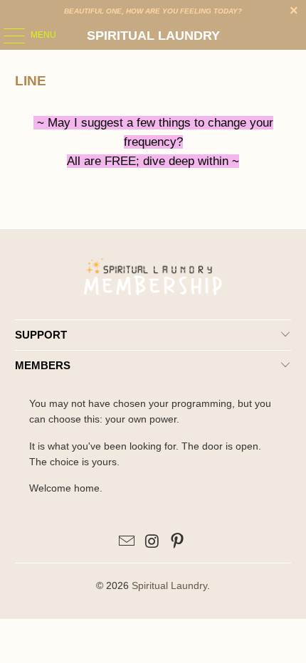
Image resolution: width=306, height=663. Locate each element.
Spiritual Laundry (153, 35)
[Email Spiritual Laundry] (126, 542)
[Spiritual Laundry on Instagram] (152, 542)
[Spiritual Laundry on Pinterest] (178, 542)
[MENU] (7, 35)
